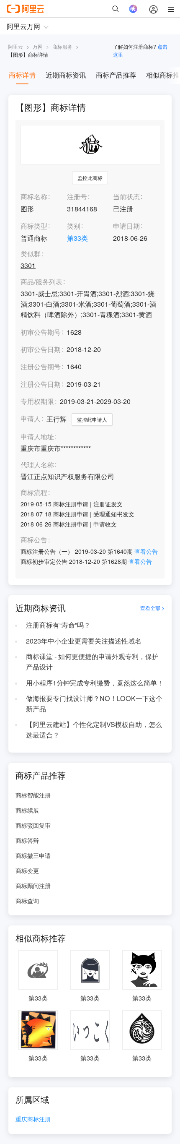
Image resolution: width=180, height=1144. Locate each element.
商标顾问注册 (33, 885)
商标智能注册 (33, 795)
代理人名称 (37, 465)
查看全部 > (152, 608)
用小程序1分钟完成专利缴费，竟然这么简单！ (95, 683)
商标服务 (62, 46)
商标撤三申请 (33, 855)
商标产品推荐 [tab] (116, 75)
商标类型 (34, 226)
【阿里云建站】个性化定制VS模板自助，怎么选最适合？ (94, 729)
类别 (73, 226)
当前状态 (126, 196)
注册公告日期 (41, 384)
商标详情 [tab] (22, 75)
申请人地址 (37, 437)
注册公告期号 (41, 366)
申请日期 (126, 226)
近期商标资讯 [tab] (66, 75)
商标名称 (34, 196)
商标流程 (34, 492)
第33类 (77, 238)
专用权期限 (37, 401)
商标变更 (27, 870)
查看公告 (146, 551)
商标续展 (27, 810)
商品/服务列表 (41, 282)
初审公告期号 (41, 332)
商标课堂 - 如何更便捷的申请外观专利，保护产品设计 (92, 661)
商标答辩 (27, 840)
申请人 (31, 418)
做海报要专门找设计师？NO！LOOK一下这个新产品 (94, 703)
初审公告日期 (41, 349)
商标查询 (27, 900)
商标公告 (34, 540)
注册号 (77, 196)
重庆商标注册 (33, 1119)
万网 (38, 46)
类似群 (31, 254)
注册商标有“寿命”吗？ (58, 625)
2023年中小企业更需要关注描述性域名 (83, 641)
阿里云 (15, 46)
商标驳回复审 (33, 825)
